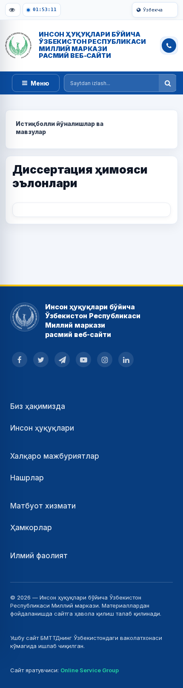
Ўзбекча (153, 10)
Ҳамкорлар (31, 527)
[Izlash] (168, 82)
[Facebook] (19, 359)
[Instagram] (104, 359)
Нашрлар (27, 478)
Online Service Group (89, 670)
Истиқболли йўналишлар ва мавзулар (59, 127)
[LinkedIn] (126, 359)
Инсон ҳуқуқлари (42, 428)
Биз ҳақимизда (37, 406)
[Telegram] (62, 359)
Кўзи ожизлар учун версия (12, 10)
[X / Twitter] (41, 359)
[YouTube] (83, 359)
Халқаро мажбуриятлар (54, 456)
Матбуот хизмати (43, 506)
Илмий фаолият (39, 555)
